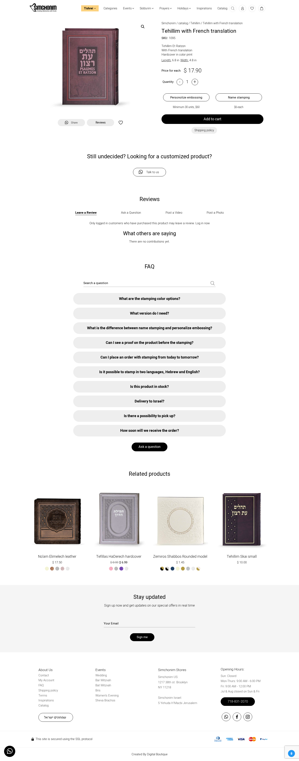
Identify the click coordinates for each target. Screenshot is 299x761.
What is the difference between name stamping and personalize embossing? (149, 328)
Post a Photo (215, 213)
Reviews (101, 123)
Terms (42, 695)
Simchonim (169, 23)
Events (127, 8)
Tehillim (195, 23)
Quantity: (168, 82)
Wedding (101, 675)
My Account (46, 680)
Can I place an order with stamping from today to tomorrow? (149, 357)
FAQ (41, 685)
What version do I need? (149, 313)
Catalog (222, 8)
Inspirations (204, 8)
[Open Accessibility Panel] (291, 753)
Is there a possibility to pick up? (149, 416)
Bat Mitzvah (103, 685)
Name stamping (239, 97)
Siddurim (146, 8)
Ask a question (149, 446)
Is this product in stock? (149, 386)
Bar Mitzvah (103, 680)
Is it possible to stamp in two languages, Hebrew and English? (149, 372)
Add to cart (212, 119)
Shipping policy (48, 690)
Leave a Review (86, 213)
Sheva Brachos (105, 700)
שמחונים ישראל (55, 717)
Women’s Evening (107, 695)
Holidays (183, 8)
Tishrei (89, 8)
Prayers (164, 8)
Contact (43, 675)
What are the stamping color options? (149, 299)
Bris (97, 690)
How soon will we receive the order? (149, 430)
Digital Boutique (157, 754)
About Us (45, 669)
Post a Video (174, 213)
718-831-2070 (238, 701)
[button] (142, 26)
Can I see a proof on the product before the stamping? (149, 343)
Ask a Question (131, 213)
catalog (183, 23)
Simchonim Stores (172, 669)
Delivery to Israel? (149, 401)
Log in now (202, 223)
